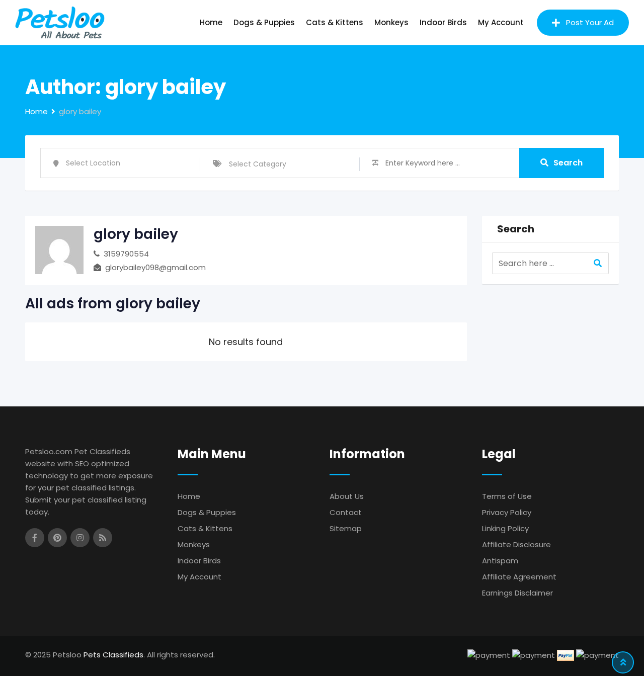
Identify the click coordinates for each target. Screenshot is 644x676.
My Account (501, 22)
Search (568, 162)
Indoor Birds (443, 22)
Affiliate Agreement (519, 576)
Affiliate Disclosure (516, 544)
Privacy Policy (506, 512)
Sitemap (346, 528)
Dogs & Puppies (264, 22)
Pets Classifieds (113, 654)
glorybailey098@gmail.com (155, 267)
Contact (346, 512)
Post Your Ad (590, 22)
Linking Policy (505, 528)
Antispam (500, 560)
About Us (347, 496)
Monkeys (391, 22)
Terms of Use (507, 496)
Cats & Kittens (334, 22)
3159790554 (126, 253)
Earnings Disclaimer (517, 592)
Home (211, 22)
